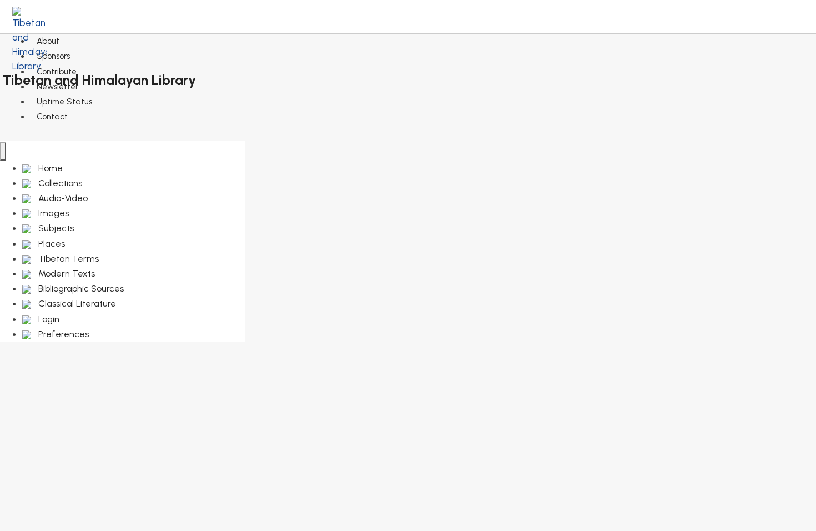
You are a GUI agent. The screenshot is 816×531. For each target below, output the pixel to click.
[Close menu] (3, 151)
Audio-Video (62, 198)
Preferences (62, 334)
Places (50, 243)
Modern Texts (65, 273)
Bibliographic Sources (80, 288)
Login (47, 319)
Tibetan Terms (67, 258)
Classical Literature (76, 303)
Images (52, 213)
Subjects (55, 228)
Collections (59, 183)
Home (49, 168)
